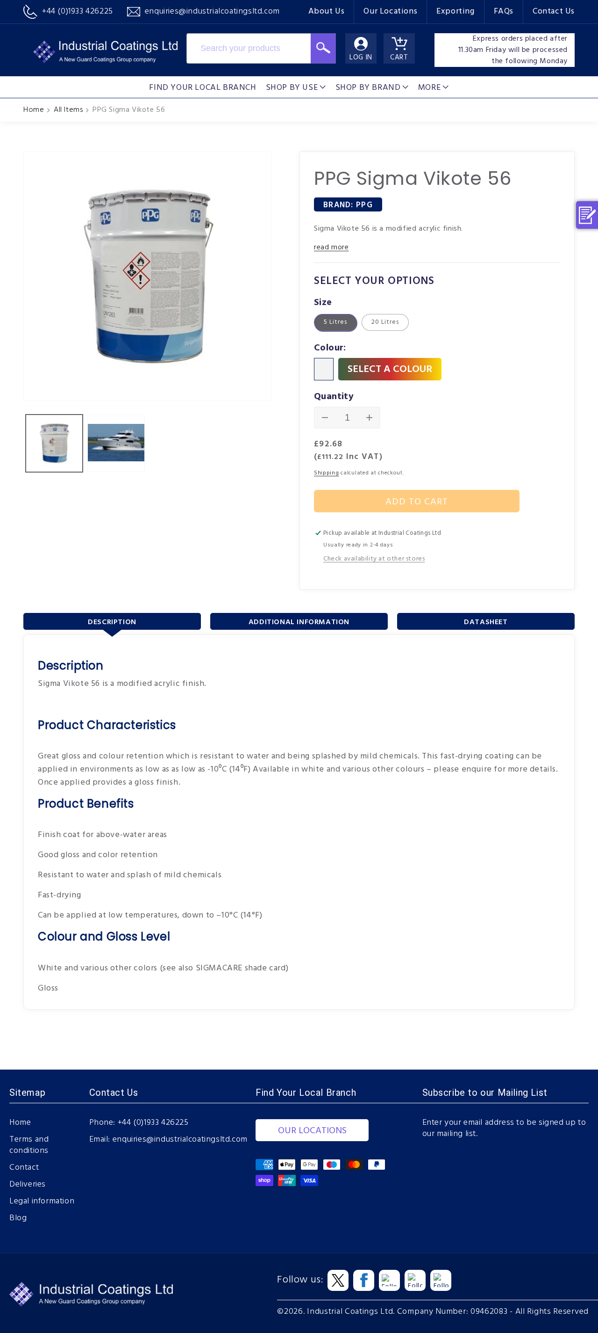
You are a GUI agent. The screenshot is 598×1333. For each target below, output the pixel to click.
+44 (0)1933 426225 (153, 1123)
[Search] (323, 48)
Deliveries (27, 1184)
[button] (296, 87)
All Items (68, 110)
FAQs (503, 11)
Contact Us (554, 11)
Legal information (41, 1201)
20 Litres (385, 322)
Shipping (326, 473)
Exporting (455, 11)
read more (331, 247)
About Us (326, 11)
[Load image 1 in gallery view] (54, 443)
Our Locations (390, 11)
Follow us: (300, 1280)
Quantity (334, 397)
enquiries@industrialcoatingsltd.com (180, 1139)
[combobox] (248, 48)
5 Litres (335, 322)
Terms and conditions (29, 1145)
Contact (24, 1167)
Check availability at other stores (374, 559)
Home (33, 110)
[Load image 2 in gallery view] (115, 443)
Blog (18, 1218)
